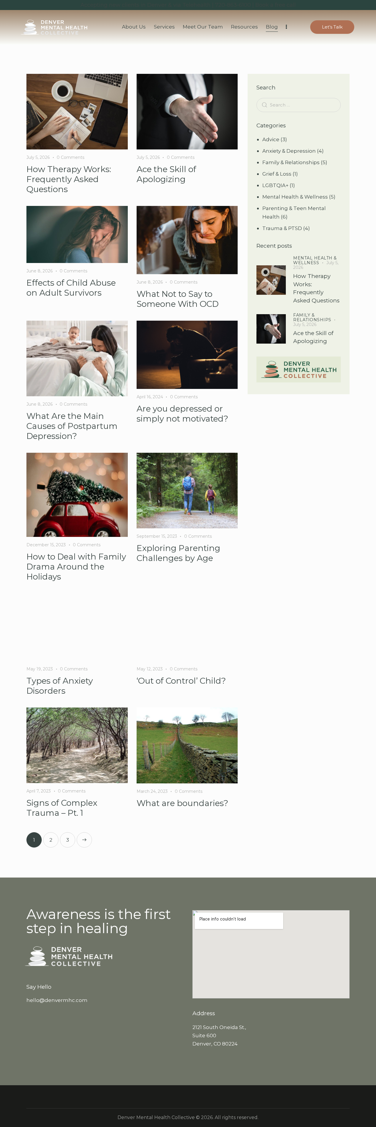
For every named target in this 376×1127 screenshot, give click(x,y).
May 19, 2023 (39, 669)
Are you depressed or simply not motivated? (182, 414)
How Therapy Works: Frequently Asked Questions (68, 179)
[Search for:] (298, 105)
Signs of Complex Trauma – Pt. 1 (61, 808)
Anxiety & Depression (289, 151)
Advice (270, 140)
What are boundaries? (182, 803)
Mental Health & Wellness (295, 197)
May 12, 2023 (150, 669)
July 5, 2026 (38, 157)
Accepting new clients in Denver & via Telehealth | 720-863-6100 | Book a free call (188, 5)
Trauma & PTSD (282, 228)
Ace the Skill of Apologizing (166, 174)
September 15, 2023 (157, 536)
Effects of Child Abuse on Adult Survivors (71, 288)
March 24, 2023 (152, 791)
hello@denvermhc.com (57, 1000)
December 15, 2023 (46, 544)
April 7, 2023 (38, 791)
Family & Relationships (291, 162)
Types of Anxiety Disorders (59, 686)
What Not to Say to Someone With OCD (178, 299)
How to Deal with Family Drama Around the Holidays (76, 567)
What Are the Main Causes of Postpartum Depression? (72, 426)
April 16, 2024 (150, 396)
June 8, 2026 (39, 271)
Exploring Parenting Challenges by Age (178, 553)
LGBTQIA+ (275, 185)
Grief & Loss (276, 174)
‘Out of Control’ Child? (181, 681)
